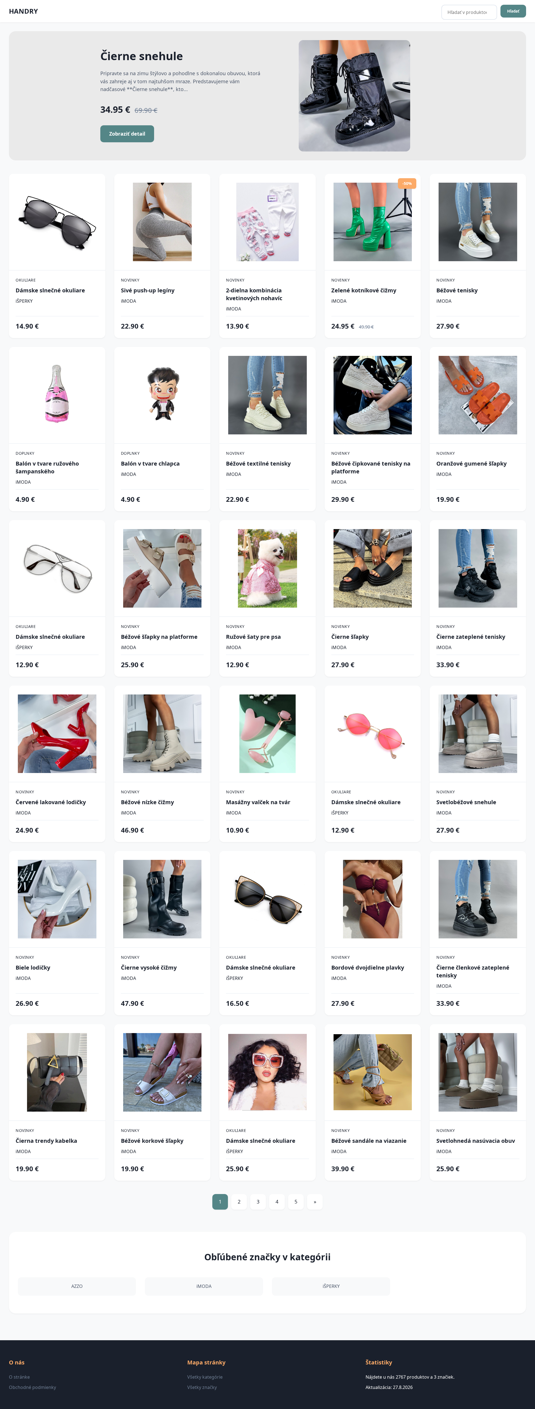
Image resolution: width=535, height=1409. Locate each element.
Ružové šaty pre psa (253, 636)
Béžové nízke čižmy (147, 802)
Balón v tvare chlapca (150, 463)
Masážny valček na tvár (258, 802)
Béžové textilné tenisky (258, 463)
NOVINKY (130, 280)
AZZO (77, 1286)
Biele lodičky (33, 967)
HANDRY (23, 11)
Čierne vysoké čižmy (149, 967)
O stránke (19, 1377)
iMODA (128, 301)
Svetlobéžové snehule (466, 802)
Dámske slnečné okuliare (50, 290)
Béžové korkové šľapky (152, 1140)
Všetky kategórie (205, 1377)
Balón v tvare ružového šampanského (47, 467)
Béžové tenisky (457, 290)
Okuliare (26, 280)
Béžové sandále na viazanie (369, 1140)
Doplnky (25, 453)
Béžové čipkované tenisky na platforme (370, 467)
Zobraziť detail (127, 133)
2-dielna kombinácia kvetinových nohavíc (254, 294)
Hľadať (513, 11)
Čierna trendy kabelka (46, 1140)
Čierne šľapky (350, 636)
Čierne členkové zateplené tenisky (472, 971)
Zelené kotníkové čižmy (363, 290)
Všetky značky (202, 1387)
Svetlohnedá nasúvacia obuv (475, 1140)
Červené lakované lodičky (51, 802)
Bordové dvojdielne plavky (367, 967)
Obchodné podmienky (32, 1387)
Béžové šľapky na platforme (159, 636)
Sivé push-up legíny (147, 290)
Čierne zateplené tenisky (470, 636)
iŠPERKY (24, 301)
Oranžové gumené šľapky (471, 463)
